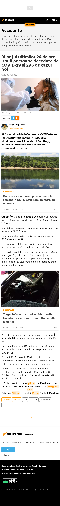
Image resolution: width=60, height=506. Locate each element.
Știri (25, 399)
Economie (30, 442)
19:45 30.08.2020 (9, 75)
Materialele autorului (16, 128)
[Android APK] (9, 481)
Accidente (6, 399)
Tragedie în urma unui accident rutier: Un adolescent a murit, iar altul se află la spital (29, 317)
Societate (8, 191)
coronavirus (45, 399)
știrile (31, 383)
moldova (6, 405)
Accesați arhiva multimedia (35, 113)
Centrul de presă (23, 466)
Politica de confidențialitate (22, 470)
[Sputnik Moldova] (8, 21)
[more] (55, 209)
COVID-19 (33, 399)
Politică (5, 442)
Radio (35, 393)
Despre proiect (8, 466)
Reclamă (5, 470)
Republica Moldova (48, 442)
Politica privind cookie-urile (13, 473)
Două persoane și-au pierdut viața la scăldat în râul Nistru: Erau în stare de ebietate (29, 199)
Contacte (42, 466)
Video (15, 393)
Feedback (31, 473)
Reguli (34, 466)
